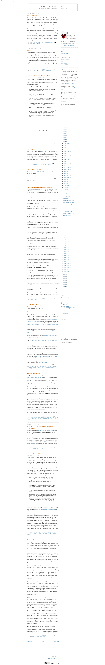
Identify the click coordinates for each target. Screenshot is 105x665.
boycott (50, 366)
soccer (53, 367)
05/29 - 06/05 (67, 230)
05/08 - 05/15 (67, 236)
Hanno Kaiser (64, 93)
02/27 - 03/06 (67, 255)
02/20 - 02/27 (67, 257)
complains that (44, 151)
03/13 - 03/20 (67, 251)
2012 (64, 139)
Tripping (29, 50)
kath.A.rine (63, 101)
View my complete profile (67, 45)
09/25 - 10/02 (67, 169)
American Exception (67, 310)
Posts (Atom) (35, 648)
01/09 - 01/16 (67, 269)
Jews (43, 367)
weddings (48, 70)
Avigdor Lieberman (42, 366)
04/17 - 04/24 (67, 242)
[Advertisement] (68, 19)
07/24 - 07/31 (67, 187)
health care (40, 448)
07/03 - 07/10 (67, 220)
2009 (64, 276)
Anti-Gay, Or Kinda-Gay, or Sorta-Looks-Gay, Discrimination (40, 427)
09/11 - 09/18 (67, 173)
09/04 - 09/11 (67, 175)
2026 (64, 112)
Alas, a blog (65, 303)
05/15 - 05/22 (67, 234)
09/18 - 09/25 (67, 171)
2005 (64, 284)
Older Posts (56, 641)
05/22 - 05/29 (67, 232)
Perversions (30, 149)
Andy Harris (34, 417)
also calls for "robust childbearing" (50, 335)
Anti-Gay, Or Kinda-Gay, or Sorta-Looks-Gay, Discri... (70, 210)
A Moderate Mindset (67, 297)
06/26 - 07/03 (67, 222)
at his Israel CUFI (35, 171)
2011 (64, 141)
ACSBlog (64, 301)
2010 (64, 274)
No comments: (50, 42)
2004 (64, 286)
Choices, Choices (32, 540)
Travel (38, 43)
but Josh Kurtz (42, 390)
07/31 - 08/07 (67, 185)
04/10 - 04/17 (67, 243)
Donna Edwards (42, 417)
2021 (64, 122)
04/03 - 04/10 (67, 245)
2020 (64, 124)
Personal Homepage (65, 59)
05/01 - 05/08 (67, 238)
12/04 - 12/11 (67, 149)
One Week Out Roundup (34, 305)
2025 (64, 114)
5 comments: (49, 416)
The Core (63, 105)
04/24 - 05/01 (67, 240)
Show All (76, 315)
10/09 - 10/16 (67, 165)
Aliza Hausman (66, 306)
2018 (64, 128)
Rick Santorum (48, 164)
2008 (64, 278)
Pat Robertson (47, 533)
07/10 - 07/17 (67, 218)
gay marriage (34, 164)
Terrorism (29, 368)
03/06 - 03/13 (67, 253)
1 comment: (49, 163)
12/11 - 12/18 (67, 147)
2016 (64, 132)
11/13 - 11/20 (67, 155)
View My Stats (52, 658)
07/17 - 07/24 (67, 189)
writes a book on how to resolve (43, 345)
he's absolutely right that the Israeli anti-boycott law (46, 356)
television (34, 299)
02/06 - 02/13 (67, 261)
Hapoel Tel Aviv (38, 318)
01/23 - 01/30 (67, 265)
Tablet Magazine (30, 542)
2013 (64, 137)
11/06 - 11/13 (67, 157)
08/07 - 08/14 (67, 183)
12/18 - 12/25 (67, 145)
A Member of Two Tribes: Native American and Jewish (69, 308)
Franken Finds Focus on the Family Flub (38, 76)
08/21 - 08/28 (67, 179)
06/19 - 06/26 (67, 224)
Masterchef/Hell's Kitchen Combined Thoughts (40, 187)
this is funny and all (36, 78)
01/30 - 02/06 (67, 263)
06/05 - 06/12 (67, 228)
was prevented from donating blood (45, 430)
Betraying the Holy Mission (35, 454)
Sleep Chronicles (32, 15)
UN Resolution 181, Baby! (34, 170)
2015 (64, 134)
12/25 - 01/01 (67, 143)
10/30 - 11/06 (67, 159)
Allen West (34, 366)
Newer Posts (29, 641)
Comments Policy (64, 53)
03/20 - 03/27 (67, 249)
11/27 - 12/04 (67, 151)
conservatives (35, 533)
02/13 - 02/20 (67, 259)
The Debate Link (52, 6)
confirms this (29, 210)
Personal (33, 43)
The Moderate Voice (69, 83)
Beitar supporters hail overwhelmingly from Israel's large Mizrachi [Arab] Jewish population (42, 324)
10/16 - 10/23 (67, 163)
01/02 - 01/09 (67, 271)
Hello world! (65, 304)
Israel (33, 180)
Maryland (40, 418)
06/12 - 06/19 (67, 226)
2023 (64, 118)
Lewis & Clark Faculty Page (67, 64)
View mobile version (43, 644)
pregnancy (47, 367)
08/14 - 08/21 (67, 181)
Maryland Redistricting (33, 373)
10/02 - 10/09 (67, 167)
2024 (64, 116)
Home (43, 641)
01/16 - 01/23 (67, 267)
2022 (64, 120)
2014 (64, 135)
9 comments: (49, 143)
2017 (64, 130)
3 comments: (50, 447)
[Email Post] (55, 42)
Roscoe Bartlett (47, 418)
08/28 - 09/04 (67, 177)
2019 (64, 126)
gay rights (41, 164)
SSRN (62, 61)
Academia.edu (64, 63)
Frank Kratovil (50, 417)
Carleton (33, 70)
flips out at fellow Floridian (42, 361)
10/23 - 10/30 (67, 161)
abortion (33, 636)
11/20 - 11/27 (67, 153)
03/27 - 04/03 (67, 247)
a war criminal (45, 362)
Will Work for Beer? (66, 298)
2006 (64, 282)
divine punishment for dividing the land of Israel (45, 509)
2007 (64, 280)
